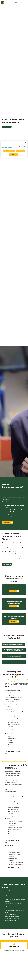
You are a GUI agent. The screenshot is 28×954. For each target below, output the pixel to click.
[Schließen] (25, 142)
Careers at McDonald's (2, 2)
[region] (14, 149)
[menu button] (25, 2)
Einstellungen (13, 154)
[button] (18, 3)
